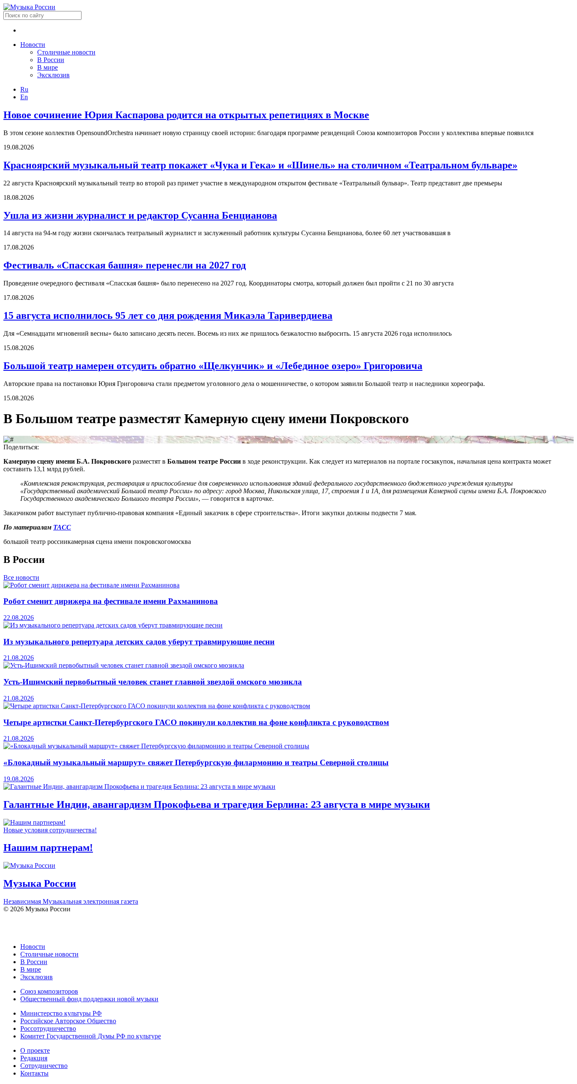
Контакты (34, 1073)
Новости (32, 44)
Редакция (33, 1058)
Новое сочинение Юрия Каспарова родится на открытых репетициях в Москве (186, 114)
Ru (24, 89)
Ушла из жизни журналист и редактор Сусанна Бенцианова (140, 215)
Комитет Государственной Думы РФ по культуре (90, 1036)
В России (50, 59)
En (24, 97)
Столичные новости (66, 52)
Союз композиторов (49, 991)
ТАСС (62, 527)
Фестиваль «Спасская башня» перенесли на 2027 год (124, 265)
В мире (47, 67)
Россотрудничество (48, 1028)
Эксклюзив (53, 75)
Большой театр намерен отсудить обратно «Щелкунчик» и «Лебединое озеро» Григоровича (212, 365)
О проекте (35, 1050)
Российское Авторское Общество (68, 1020)
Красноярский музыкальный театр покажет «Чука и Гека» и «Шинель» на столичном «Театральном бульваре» (260, 165)
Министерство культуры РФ (61, 1013)
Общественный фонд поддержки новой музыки (89, 998)
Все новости (21, 577)
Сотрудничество (44, 1065)
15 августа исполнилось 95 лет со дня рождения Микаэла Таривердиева (167, 315)
